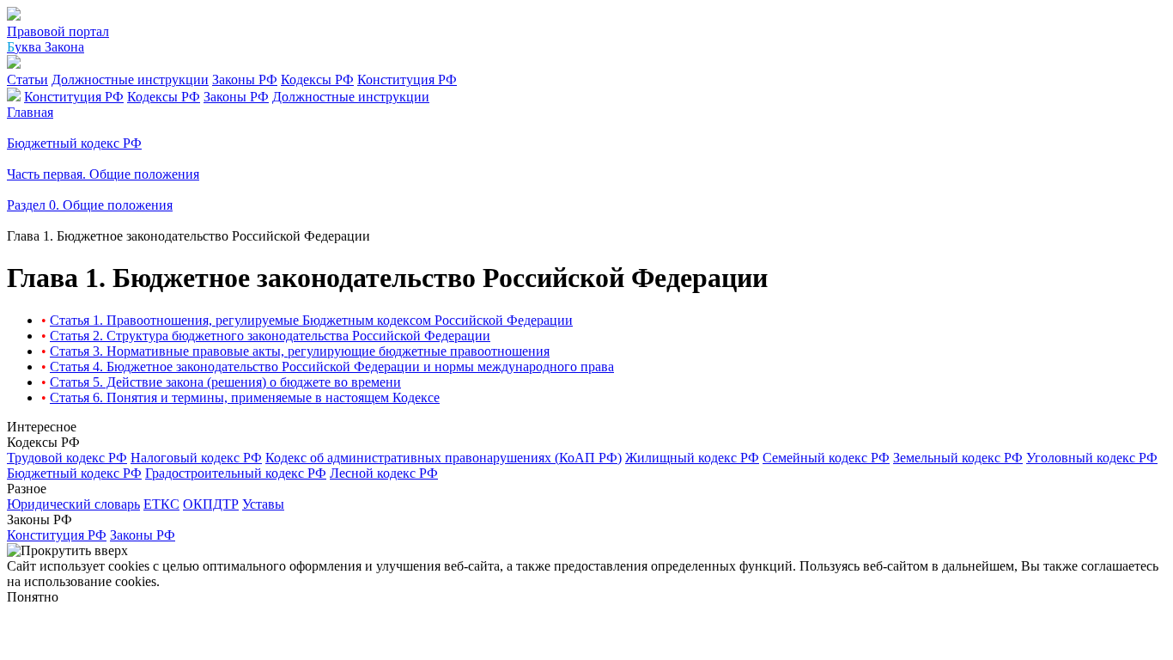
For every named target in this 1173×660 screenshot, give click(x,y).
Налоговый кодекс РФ (196, 457)
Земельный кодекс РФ (958, 457)
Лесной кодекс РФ (384, 473)
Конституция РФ (407, 79)
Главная (30, 112)
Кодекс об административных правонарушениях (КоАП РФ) (443, 457)
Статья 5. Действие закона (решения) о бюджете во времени (225, 382)
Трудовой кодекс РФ (67, 457)
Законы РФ (244, 79)
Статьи (27, 79)
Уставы (263, 504)
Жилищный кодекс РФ (692, 457)
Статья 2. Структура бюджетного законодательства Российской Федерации (270, 335)
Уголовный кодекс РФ (1092, 457)
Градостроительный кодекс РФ (235, 473)
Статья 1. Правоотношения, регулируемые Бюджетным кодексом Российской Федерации (311, 320)
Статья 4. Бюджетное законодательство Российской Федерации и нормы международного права (332, 366)
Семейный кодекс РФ (826, 457)
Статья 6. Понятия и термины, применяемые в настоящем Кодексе (245, 397)
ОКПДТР (211, 504)
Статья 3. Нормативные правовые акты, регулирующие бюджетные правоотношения (300, 351)
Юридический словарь (73, 504)
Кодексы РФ (317, 79)
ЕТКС (161, 504)
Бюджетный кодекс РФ (74, 473)
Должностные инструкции (130, 79)
